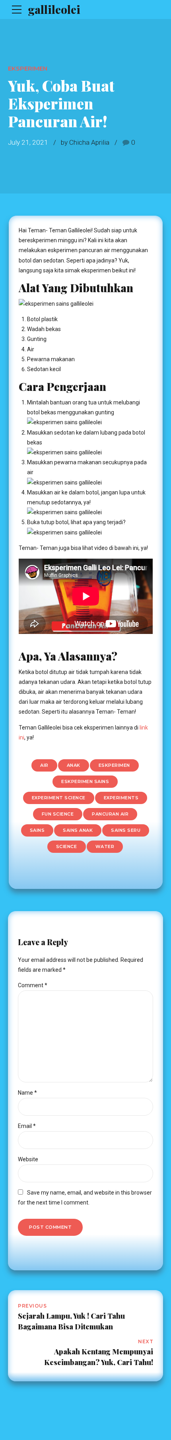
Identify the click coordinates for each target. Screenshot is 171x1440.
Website (28, 1159)
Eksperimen (27, 68)
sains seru (125, 830)
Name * (27, 1093)
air (44, 765)
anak (73, 765)
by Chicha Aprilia (85, 142)
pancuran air (110, 814)
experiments (121, 797)
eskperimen (114, 765)
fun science (58, 814)
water (105, 846)
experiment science (59, 797)
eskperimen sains (85, 781)
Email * (27, 1126)
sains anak (78, 830)
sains (37, 830)
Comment (32, 985)
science (66, 846)
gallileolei (54, 9)
